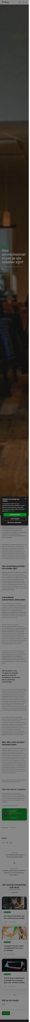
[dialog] (14, 511)
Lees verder (12, 511)
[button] (14, 522)
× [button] (25, 498)
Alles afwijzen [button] (15, 518)
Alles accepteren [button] (15, 514)
